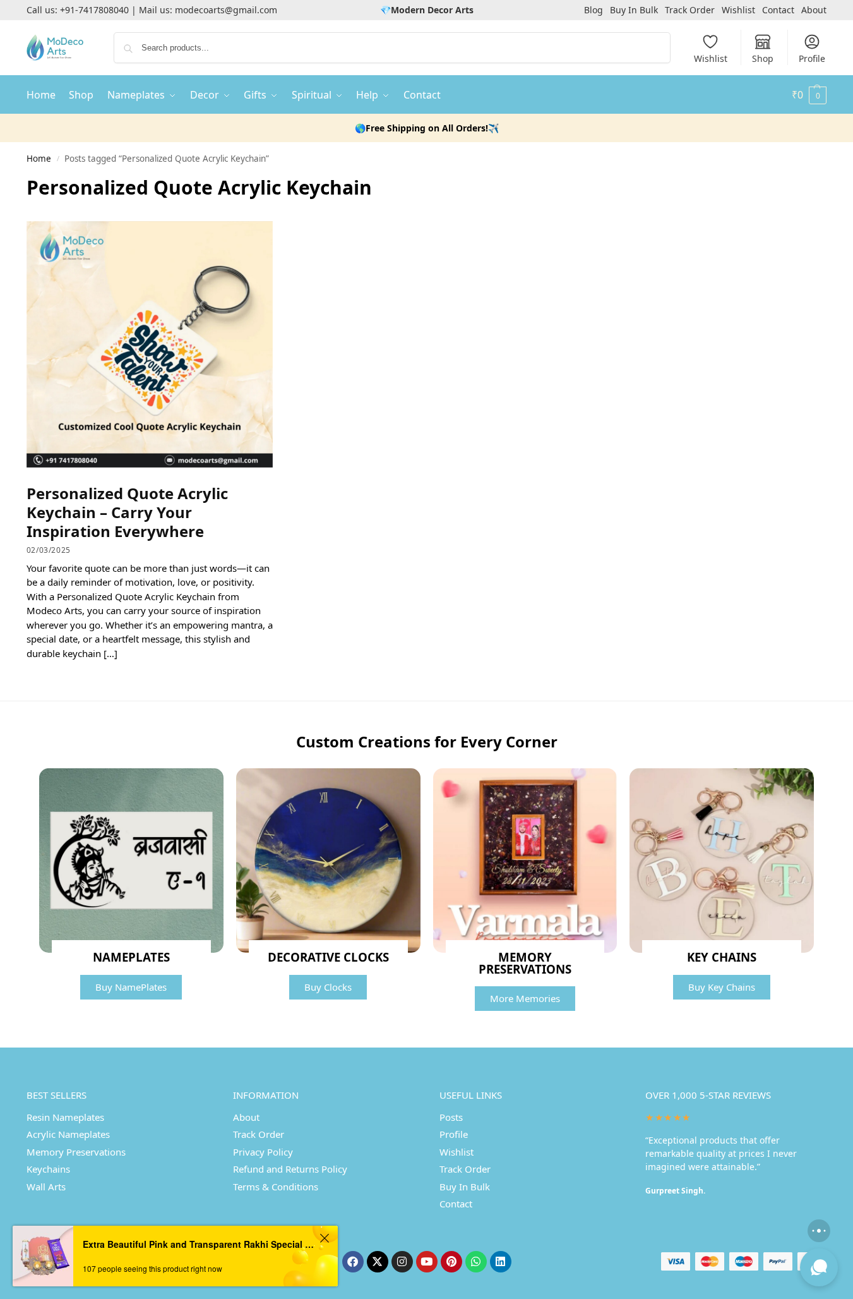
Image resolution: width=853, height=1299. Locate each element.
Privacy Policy (263, 1151)
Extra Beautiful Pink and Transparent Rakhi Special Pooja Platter (199, 1244)
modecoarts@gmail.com (226, 10)
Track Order (690, 10)
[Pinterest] (451, 1261)
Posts (451, 1117)
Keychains (48, 1169)
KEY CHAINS (721, 957)
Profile (812, 58)
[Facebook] (353, 1261)
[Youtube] (427, 1261)
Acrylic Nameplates (68, 1134)
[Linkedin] (500, 1261)
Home (39, 158)
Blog (593, 10)
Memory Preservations (76, 1151)
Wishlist (738, 10)
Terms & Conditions (275, 1186)
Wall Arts (46, 1186)
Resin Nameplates (65, 1117)
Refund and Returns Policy (290, 1169)
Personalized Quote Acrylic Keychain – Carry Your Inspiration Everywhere (127, 512)
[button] (809, 95)
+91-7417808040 (94, 10)
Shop (762, 58)
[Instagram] (402, 1261)
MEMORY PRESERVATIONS (525, 963)
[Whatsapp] (476, 1261)
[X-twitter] (377, 1261)
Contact (778, 10)
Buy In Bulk (634, 10)
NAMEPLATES (131, 957)
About (813, 10)
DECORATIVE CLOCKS (328, 957)
